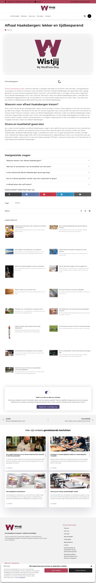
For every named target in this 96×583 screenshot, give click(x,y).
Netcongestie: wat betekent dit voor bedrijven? (28, 249)
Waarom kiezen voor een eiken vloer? (25, 289)
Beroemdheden (68, 536)
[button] (91, 566)
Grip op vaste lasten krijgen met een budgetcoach (73, 266)
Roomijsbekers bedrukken (15, 491)
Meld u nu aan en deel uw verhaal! (48, 397)
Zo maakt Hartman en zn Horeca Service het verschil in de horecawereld (25, 455)
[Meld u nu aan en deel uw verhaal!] (48, 391)
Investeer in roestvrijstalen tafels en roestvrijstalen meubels (68, 455)
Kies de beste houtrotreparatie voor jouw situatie (28, 351)
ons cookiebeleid (20, 577)
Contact (48, 16)
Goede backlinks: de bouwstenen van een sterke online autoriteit (70, 549)
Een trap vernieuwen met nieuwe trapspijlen (71, 289)
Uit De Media (14, 16)
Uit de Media (67, 539)
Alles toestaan (56, 570)
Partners (24, 16)
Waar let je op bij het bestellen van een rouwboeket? (29, 266)
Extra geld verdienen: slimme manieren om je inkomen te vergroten (70, 556)
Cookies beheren (80, 570)
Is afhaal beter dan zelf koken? (48, 184)
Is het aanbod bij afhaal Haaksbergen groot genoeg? (48, 172)
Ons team (40, 16)
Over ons (32, 16)
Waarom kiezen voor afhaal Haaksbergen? (48, 161)
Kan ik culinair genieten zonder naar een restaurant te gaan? (48, 178)
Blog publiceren (68, 542)
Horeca (9, 30)
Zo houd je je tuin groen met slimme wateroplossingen (74, 326)
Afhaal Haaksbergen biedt (15, 89)
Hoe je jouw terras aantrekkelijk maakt (64, 491)
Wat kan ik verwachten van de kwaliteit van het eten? (48, 167)
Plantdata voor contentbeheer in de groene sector (29, 309)
